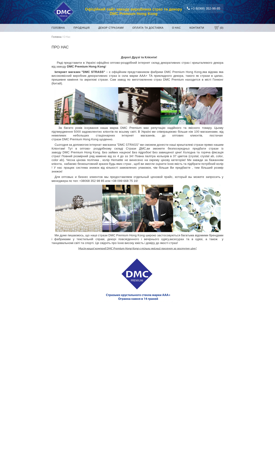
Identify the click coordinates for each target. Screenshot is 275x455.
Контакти (197, 27)
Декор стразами (111, 27)
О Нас (176, 27)
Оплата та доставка (148, 27)
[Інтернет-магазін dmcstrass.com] (63, 11)
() (221, 27)
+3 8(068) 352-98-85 (205, 8)
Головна (58, 27)
